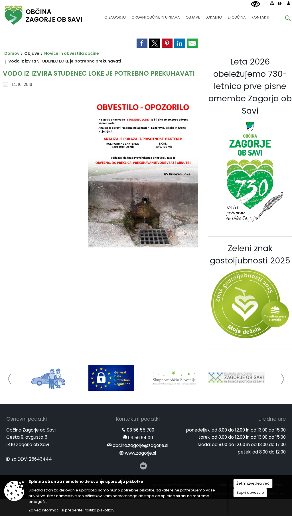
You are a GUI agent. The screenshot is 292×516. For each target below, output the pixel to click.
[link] (142, 43)
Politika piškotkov (99, 510)
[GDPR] (111, 378)
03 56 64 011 (140, 438)
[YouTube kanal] (143, 465)
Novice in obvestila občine (71, 53)
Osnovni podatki (26, 419)
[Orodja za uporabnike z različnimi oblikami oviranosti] (255, 4)
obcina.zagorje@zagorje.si (140, 445)
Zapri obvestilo (250, 492)
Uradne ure (272, 419)
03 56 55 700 (140, 430)
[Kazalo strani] (272, 3)
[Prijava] (289, 3)
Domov (11, 53)
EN (280, 3)
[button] (9, 379)
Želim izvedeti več (252, 483)
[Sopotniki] (49, 378)
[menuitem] (115, 15)
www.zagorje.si (140, 453)
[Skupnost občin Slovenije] (174, 378)
